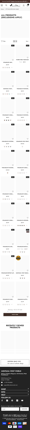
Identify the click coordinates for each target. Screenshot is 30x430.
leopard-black (7, 304)
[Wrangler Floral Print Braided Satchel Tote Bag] (7, 184)
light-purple (9, 199)
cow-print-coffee (3, 278)
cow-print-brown (9, 278)
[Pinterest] (12, 400)
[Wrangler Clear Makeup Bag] (7, 290)
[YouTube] (22, 400)
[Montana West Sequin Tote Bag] (22, 263)
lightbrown (24, 304)
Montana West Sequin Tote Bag (22, 273)
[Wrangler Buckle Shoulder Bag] (22, 237)
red (7, 94)
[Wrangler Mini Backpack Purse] (7, 53)
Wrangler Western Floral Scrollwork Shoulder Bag (22, 88)
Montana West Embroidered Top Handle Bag (7, 88)
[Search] (6, 5)
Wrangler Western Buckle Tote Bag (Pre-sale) (7, 167)
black (9, 67)
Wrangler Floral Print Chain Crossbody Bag (22, 167)
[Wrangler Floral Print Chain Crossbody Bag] (22, 158)
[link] (8, 350)
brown (3, 67)
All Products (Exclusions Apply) (12, 9)
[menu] (2, 5)
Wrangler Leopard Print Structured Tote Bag (22, 220)
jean (10, 146)
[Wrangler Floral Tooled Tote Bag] (7, 105)
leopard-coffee (20, 225)
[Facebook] (2, 400)
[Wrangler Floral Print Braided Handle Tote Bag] (22, 184)
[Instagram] (7, 400)
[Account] (24, 5)
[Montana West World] (15, 29)
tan (5, 94)
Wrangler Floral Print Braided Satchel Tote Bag (7, 194)
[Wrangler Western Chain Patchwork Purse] (22, 105)
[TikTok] (17, 400)
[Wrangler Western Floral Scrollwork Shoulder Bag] (22, 79)
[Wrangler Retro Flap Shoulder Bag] (7, 263)
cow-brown (4, 146)
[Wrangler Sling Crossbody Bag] (7, 237)
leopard (18, 225)
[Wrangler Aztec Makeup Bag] (22, 290)
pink (7, 225)
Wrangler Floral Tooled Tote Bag (7, 115)
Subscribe (24, 409)
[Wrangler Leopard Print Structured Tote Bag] (22, 211)
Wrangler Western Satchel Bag (7, 141)
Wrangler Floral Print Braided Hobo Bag (7, 220)
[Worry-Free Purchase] (22, 51)
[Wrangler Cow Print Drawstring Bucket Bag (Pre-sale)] (22, 132)
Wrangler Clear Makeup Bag (7, 299)
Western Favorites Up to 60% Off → (19, 1)
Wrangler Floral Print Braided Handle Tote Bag (22, 194)
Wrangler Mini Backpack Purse (7, 62)
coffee (7, 67)
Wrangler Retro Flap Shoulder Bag (7, 273)
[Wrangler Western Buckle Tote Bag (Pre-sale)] (7, 158)
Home (2, 9)
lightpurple (24, 173)
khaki (5, 67)
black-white (3, 304)
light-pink (24, 278)
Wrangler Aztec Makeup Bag (22, 299)
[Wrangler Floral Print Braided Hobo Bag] (7, 211)
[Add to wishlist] (13, 60)
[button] (14, 41)
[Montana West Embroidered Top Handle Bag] (7, 79)
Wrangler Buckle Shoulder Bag (22, 246)
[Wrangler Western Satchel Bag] (7, 132)
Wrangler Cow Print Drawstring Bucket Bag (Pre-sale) (22, 141)
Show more (15, 314)
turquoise (9, 94)
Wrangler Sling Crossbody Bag (7, 246)
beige (7, 251)
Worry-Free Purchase (22, 59)
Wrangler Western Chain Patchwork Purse (22, 115)
